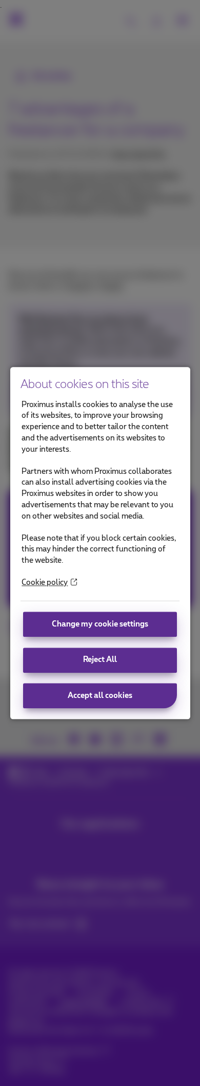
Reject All (100, 660)
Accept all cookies (100, 696)
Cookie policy (45, 582)
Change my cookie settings (100, 624)
